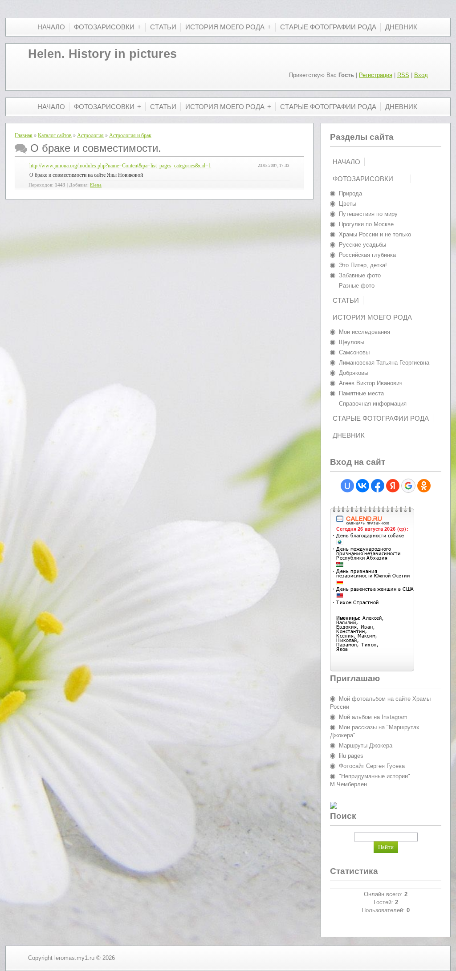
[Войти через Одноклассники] (424, 485)
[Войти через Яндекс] (392, 485)
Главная (24, 135)
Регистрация (375, 75)
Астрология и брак (130, 135)
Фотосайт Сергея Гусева (372, 766)
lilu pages (351, 755)
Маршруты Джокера (365, 745)
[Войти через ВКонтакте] (362, 485)
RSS (403, 75)
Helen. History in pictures (102, 54)
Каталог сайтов (55, 135)
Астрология (90, 135)
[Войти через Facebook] (377, 485)
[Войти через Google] (408, 486)
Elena (96, 185)
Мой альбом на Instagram (373, 717)
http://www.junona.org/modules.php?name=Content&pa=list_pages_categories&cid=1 (120, 166)
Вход (421, 75)
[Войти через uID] (347, 485)
